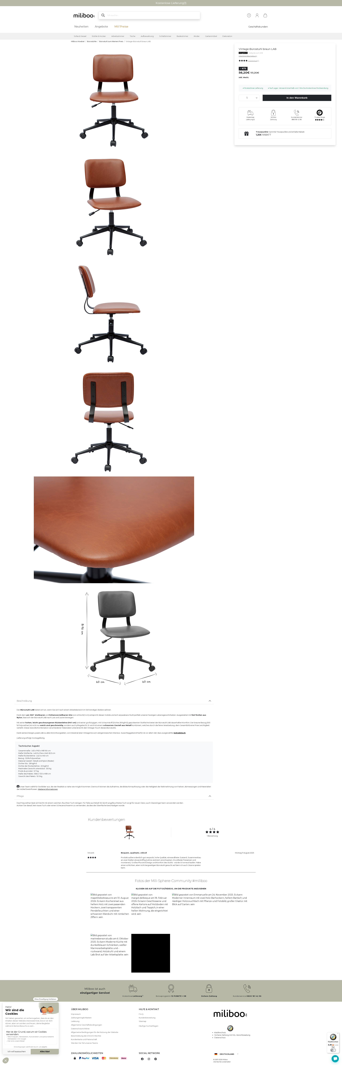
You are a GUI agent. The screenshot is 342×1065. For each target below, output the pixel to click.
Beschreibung (24, 701)
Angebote (101, 26)
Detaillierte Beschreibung (248, 56)
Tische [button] (132, 36)
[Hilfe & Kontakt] (249, 15)
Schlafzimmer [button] (165, 36)
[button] (110, 912)
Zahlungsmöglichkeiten (81, 1018)
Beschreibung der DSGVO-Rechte (86, 1036)
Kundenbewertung (147, 1018)
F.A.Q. (141, 1014)
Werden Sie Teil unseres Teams (84, 1043)
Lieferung (75, 1021)
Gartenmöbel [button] (211, 36)
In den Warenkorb (297, 98)
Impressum (76, 1014)
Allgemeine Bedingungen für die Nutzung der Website (94, 1032)
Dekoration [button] (227, 36)
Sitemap (142, 1021)
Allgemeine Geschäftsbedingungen (86, 1025)
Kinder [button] (197, 36)
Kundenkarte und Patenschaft (84, 1039)
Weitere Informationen (48, 789)
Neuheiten (81, 26)
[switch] (333, 1050)
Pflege (20, 796)
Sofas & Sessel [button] (80, 36)
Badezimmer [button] (182, 36)
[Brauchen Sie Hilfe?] (335, 1058)
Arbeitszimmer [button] (117, 36)
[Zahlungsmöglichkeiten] (103, 1059)
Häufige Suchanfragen (148, 1026)
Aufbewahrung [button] (147, 36)
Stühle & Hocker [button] (99, 36)
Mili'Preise (121, 26)
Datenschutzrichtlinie (80, 1029)
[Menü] (337, 1034)
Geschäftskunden (258, 26)
